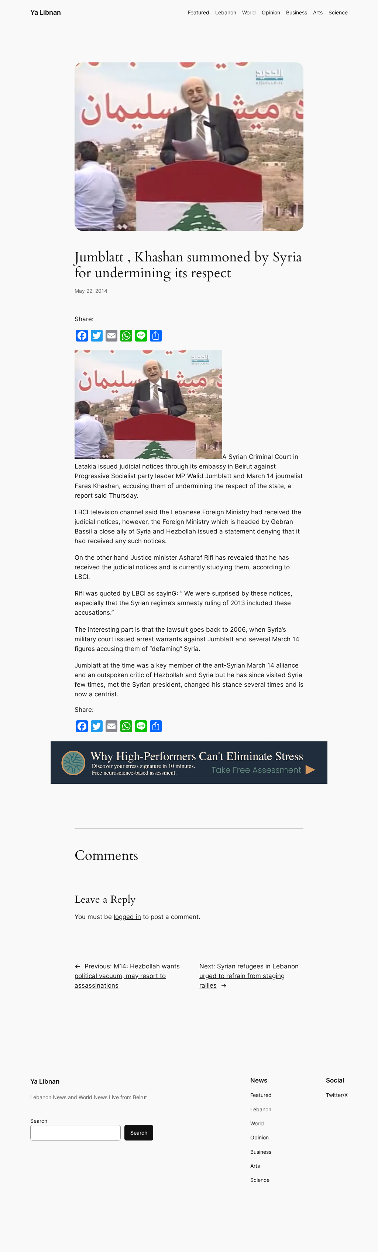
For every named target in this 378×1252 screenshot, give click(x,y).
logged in (127, 916)
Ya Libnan (45, 12)
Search (38, 1121)
